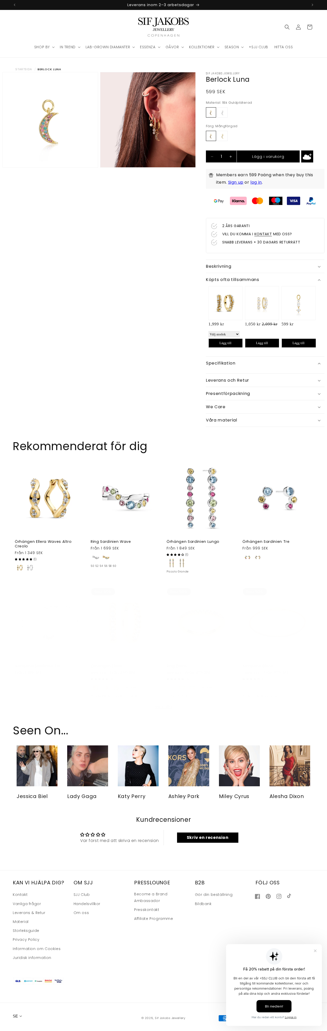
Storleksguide (26, 930)
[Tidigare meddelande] (14, 5)
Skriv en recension (208, 838)
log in (256, 182)
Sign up (235, 182)
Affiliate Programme (153, 918)
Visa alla (163, 706)
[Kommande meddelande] (312, 5)
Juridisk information (32, 957)
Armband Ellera (257, 666)
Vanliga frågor (27, 903)
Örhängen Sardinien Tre (266, 541)
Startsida (23, 69)
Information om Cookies (37, 948)
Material (21, 921)
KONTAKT (263, 234)
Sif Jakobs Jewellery (170, 1018)
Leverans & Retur (29, 912)
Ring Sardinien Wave (111, 541)
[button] (44, 47)
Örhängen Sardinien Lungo (193, 541)
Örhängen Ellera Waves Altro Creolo (43, 543)
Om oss (81, 912)
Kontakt (20, 894)
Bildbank (203, 903)
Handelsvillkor (87, 903)
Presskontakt (146, 909)
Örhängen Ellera (106, 666)
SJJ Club (82, 894)
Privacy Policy (26, 939)
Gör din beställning (213, 894)
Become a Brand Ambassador (150, 897)
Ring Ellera (176, 666)
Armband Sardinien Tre (38, 666)
